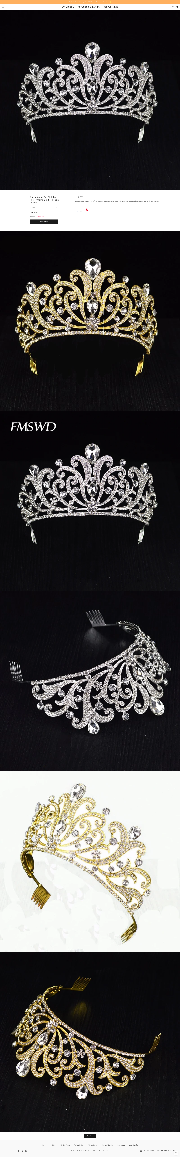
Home (44, 1145)
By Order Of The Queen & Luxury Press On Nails (90, 6)
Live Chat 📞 (133, 1145)
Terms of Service (107, 1145)
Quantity (34, 212)
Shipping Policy (65, 1145)
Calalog (52, 1145)
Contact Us (121, 1145)
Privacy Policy (93, 1145)
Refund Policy (79, 1145)
